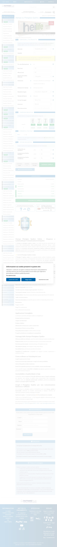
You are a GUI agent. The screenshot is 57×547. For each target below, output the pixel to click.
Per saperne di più (11, 275)
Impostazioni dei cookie (44, 279)
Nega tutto (28, 279)
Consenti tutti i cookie (13, 279)
